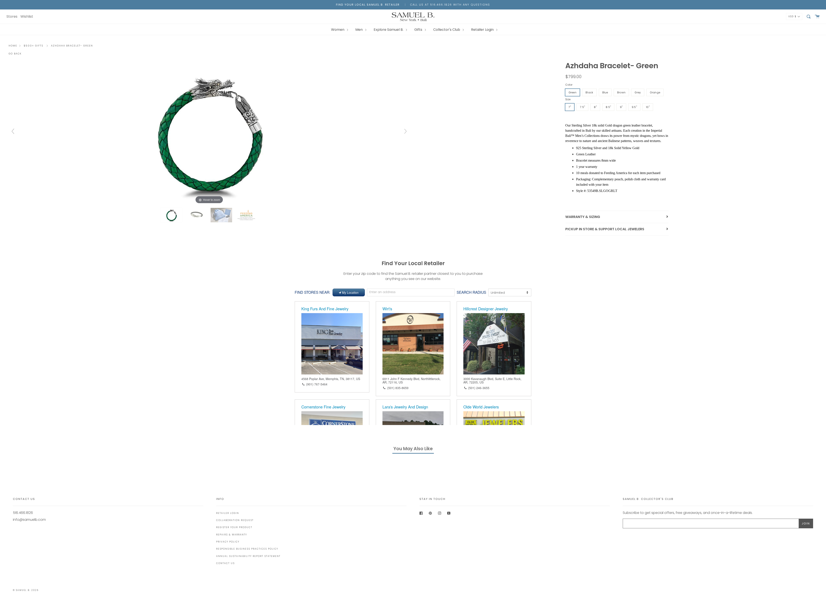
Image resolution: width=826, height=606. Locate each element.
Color (568, 85)
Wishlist (26, 16)
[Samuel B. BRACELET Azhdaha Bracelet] (197, 215)
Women (338, 29)
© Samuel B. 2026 (26, 590)
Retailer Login (483, 29)
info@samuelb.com (29, 519)
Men (359, 29)
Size (567, 99)
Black (589, 92)
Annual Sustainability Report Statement (248, 556)
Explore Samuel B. (389, 29)
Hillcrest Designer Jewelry (485, 308)
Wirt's (387, 308)
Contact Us (225, 563)
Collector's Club (447, 29)
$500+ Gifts (33, 45)
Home (13, 45)
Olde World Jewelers (481, 407)
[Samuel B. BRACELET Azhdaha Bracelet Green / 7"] (172, 215)
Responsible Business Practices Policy (247, 548)
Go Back (15, 53)
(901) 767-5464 (316, 384)
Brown (621, 92)
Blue (605, 92)
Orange (655, 92)
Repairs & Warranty (231, 534)
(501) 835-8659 (397, 388)
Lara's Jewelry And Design (405, 407)
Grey (638, 92)
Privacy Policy (227, 541)
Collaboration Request (235, 520)
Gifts (418, 29)
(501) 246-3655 (478, 388)
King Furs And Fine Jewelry (324, 308)
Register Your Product (234, 527)
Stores (11, 16)
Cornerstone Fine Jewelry (323, 407)
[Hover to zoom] (209, 133)
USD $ (792, 16)
